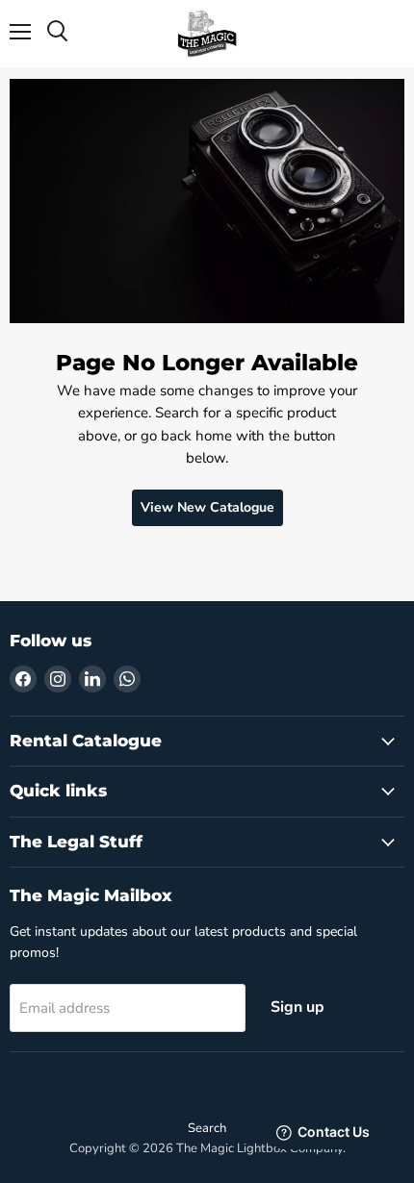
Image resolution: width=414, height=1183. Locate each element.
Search (207, 1128)
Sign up (297, 1007)
